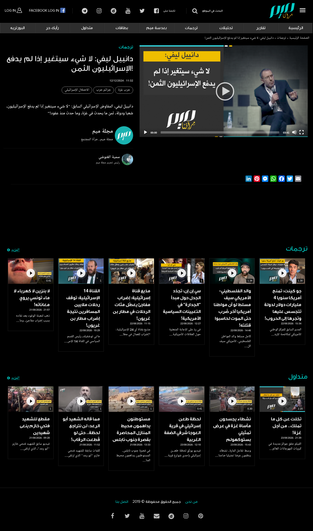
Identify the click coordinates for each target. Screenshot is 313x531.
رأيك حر (52, 28)
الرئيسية (295, 28)
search (194, 11)
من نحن (191, 502)
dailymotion (113, 11)
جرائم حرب (103, 90)
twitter (142, 11)
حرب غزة (124, 90)
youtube (128, 11)
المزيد (15, 250)
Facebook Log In (44, 10)
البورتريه (17, 28)
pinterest (200, 516)
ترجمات (191, 28)
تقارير (261, 28)
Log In (11, 10)
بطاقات (121, 28)
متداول (87, 28)
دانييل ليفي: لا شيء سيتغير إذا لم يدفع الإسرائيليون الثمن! (239, 38)
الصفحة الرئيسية (299, 38)
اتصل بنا (121, 502)
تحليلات (226, 28)
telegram (84, 11)
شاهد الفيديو (282, 271)
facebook (156, 11)
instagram (99, 11)
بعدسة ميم (156, 28)
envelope (156, 516)
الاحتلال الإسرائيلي (77, 90)
